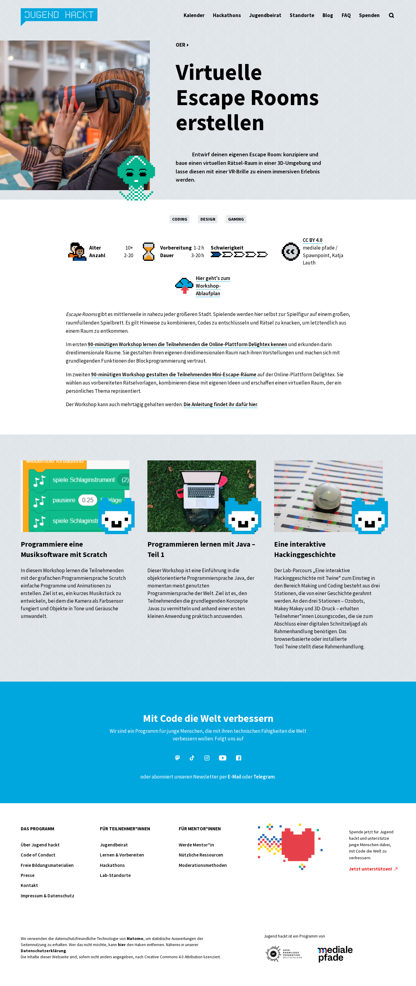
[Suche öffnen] (391, 15)
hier (253, 404)
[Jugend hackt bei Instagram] (207, 758)
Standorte (302, 15)
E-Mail (234, 776)
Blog (328, 15)
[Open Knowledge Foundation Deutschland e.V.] (284, 954)
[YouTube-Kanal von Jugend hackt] (222, 758)
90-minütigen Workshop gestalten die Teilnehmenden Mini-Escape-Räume (174, 374)
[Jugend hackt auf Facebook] (238, 758)
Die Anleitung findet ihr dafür (216, 404)
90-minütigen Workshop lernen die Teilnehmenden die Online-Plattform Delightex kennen (187, 344)
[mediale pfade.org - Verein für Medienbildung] (334, 954)
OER (180, 44)
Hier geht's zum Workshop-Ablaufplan (213, 286)
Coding (179, 219)
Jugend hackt (59, 17)
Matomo (135, 938)
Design (207, 219)
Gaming (236, 219)
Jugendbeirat (265, 15)
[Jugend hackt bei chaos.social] (177, 758)
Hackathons (227, 15)
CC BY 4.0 (313, 240)
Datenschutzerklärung (43, 950)
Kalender (194, 15)
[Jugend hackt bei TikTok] (192, 758)
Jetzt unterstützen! (371, 869)
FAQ (346, 15)
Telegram (264, 776)
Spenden (369, 15)
